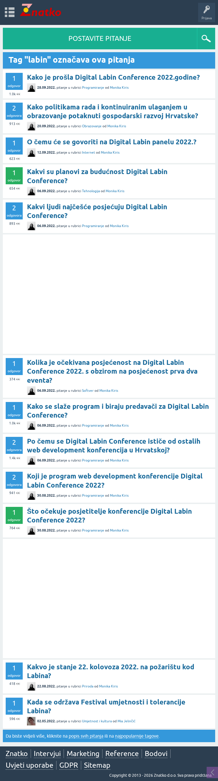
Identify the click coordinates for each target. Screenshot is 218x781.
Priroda (87, 686)
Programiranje (93, 88)
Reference (122, 753)
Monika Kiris (119, 88)
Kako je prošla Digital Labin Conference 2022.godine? (113, 77)
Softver (88, 391)
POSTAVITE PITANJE (99, 38)
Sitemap (97, 765)
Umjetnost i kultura (97, 721)
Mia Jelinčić (126, 721)
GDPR (68, 765)
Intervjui (47, 753)
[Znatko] (40, 10)
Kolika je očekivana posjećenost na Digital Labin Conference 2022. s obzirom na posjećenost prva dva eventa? (112, 371)
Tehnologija (91, 191)
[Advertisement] (109, 294)
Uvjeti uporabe (29, 765)
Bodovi (156, 753)
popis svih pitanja (86, 735)
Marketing (83, 753)
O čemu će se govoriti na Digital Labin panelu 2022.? (111, 142)
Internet (88, 152)
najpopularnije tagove (137, 735)
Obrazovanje (92, 126)
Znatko (17, 753)
